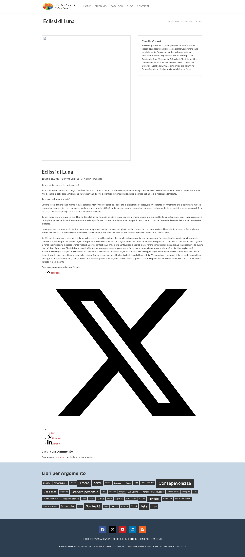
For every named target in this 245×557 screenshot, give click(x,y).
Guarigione (186, 492)
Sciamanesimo (67, 506)
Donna (104, 492)
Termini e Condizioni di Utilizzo (146, 539)
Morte (101, 498)
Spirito (80, 506)
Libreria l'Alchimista (51, 499)
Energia (122, 492)
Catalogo (117, 6)
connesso (60, 457)
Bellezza (108, 483)
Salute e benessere (50, 506)
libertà (195, 492)
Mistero (91, 499)
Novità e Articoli (181, 21)
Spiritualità (93, 506)
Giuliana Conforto (173, 492)
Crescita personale (85, 492)
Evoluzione (133, 492)
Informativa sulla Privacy (96, 539)
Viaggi (134, 506)
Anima (98, 483)
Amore (84, 483)
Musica (109, 499)
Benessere (118, 483)
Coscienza (50, 492)
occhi (128, 499)
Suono (106, 506)
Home (87, 6)
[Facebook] (102, 529)
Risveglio (153, 498)
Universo (124, 506)
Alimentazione (60, 483)
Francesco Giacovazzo (153, 492)
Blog (130, 6)
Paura (134, 499)
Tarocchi (114, 506)
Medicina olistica (71, 498)
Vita (144, 506)
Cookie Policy (120, 539)
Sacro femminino (182, 498)
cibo (136, 483)
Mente (84, 499)
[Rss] (142, 529)
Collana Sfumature (147, 483)
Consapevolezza (175, 483)
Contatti (143, 6)
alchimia (46, 483)
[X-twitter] (112, 529)
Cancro (128, 483)
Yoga (154, 506)
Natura (119, 498)
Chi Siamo (101, 6)
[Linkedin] (132, 529)
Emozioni (112, 492)
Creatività (64, 492)
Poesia (142, 499)
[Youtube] (122, 529)
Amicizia (73, 483)
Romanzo (167, 498)
